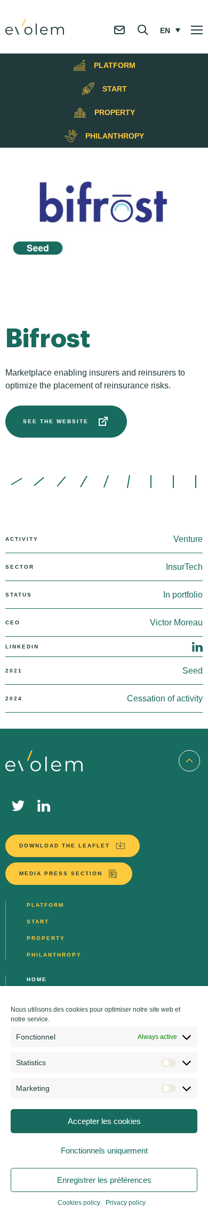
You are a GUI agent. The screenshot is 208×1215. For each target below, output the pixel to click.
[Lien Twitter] (18, 806)
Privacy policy (126, 1202)
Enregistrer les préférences (104, 1180)
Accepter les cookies (104, 1121)
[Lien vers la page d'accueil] (34, 27)
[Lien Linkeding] (44, 806)
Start (38, 921)
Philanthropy (54, 955)
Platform (45, 905)
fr (165, 44)
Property (46, 938)
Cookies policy (79, 1202)
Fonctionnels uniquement (104, 1150)
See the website (56, 421)
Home (37, 979)
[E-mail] (119, 39)
